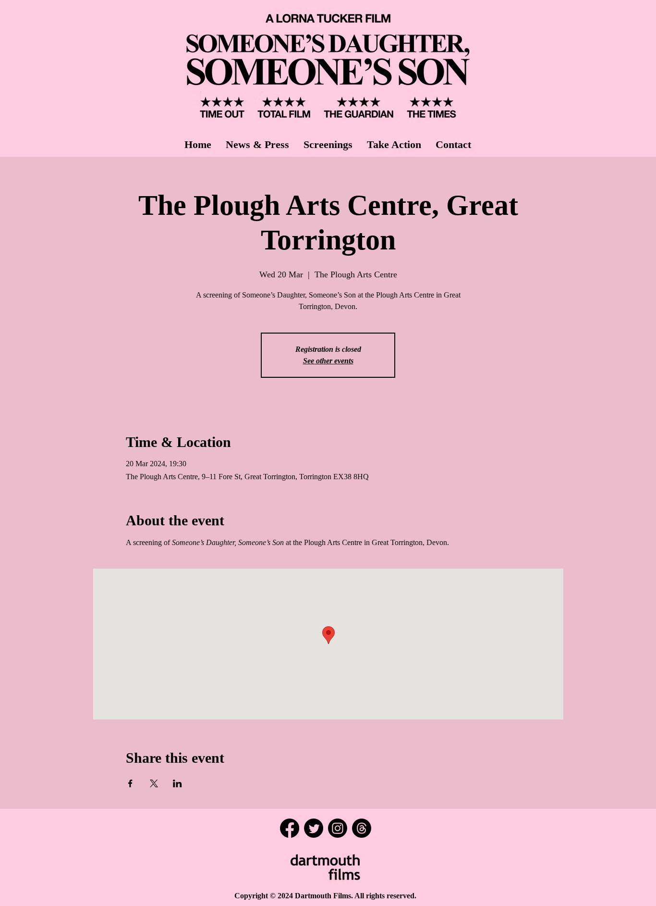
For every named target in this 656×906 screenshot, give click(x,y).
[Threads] (361, 828)
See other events (328, 361)
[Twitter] (313, 828)
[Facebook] (289, 828)
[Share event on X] (153, 783)
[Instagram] (337, 828)
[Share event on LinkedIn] (177, 783)
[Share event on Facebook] (130, 783)
